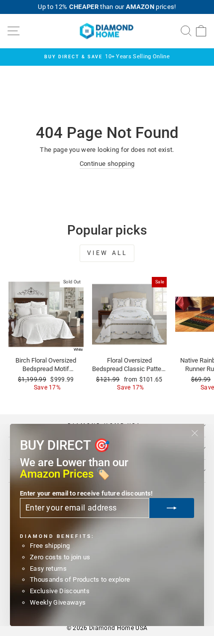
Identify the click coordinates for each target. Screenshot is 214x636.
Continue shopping (107, 163)
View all (107, 253)
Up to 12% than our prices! (107, 6)
